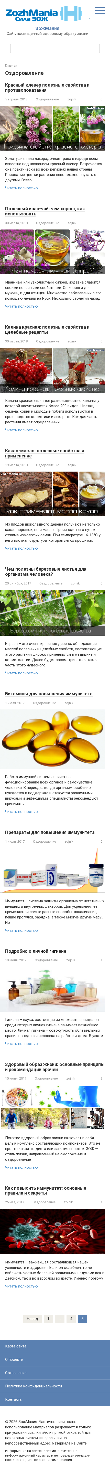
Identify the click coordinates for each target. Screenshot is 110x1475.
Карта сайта (15, 1346)
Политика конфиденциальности (33, 1386)
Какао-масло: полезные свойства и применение (44, 453)
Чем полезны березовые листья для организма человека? (45, 571)
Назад (32, 1318)
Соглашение (16, 1373)
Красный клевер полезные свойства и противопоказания (47, 87)
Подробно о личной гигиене (35, 951)
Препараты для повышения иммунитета (50, 832)
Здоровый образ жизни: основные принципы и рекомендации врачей (55, 1067)
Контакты (14, 1399)
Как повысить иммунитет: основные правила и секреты (45, 1190)
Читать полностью (21, 188)
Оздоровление (47, 99)
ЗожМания (47, 28)
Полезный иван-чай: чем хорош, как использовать (45, 211)
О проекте (14, 1359)
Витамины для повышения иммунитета (49, 693)
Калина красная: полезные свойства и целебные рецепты (47, 329)
